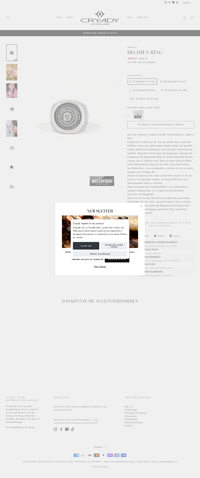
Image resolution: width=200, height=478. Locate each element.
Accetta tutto (86, 245)
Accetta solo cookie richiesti (114, 245)
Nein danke (100, 266)
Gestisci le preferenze (100, 253)
